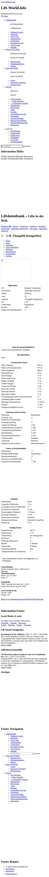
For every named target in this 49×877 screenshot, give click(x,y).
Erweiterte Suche (17, 43)
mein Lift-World (12, 68)
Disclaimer (14, 116)
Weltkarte (14, 34)
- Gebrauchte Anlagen (19, 103)
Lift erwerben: (15, 99)
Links (12, 110)
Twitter (3, 625)
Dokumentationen (17, 64)
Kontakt (13, 112)
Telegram (27, 625)
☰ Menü (4, 16)
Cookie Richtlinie (17, 118)
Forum (13, 66)
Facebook (4, 623)
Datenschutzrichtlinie (18, 121)
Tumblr (19, 625)
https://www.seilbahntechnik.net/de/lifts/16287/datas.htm (22, 599)
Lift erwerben (16, 775)
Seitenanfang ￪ (11, 874)
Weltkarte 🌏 (6, 226)
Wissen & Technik (13, 49)
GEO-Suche (15, 45)
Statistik (13, 47)
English (17, 133)
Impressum (14, 125)
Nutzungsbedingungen (19, 123)
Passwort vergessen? (18, 83)
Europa (15, 226)
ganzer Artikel (6, 645)
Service (8, 87)
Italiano (16, 138)
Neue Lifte (14, 37)
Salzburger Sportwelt (19, 229)
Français (17, 135)
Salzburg (33, 226)
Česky (16, 140)
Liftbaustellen (15, 39)
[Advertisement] (24, 186)
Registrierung (15, 85)
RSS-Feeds (15, 108)
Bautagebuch (15, 62)
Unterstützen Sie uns (18, 114)
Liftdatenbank (11, 20)
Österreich (24, 226)
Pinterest (11, 625)
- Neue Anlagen (17, 101)
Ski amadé (34, 229)
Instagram (22, 623)
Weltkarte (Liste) (17, 32)
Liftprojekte (14, 41)
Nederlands (18, 142)
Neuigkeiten (15, 105)
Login (13, 80)
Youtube (13, 623)
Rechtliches (10, 869)
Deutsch (17, 131)
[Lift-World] (8, 2)
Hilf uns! (4, 571)
